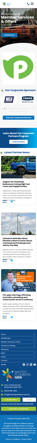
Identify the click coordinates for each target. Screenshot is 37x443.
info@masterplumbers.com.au (17, 394)
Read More (5, 202)
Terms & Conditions (13, 439)
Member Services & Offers (11, 342)
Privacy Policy (26, 439)
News (3, 353)
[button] (2, 108)
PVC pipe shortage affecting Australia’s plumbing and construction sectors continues (18, 297)
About (3, 334)
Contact (4, 360)
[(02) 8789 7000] (2, 391)
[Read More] (12, 202)
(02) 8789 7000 (10, 391)
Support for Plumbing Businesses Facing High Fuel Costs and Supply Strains (16, 184)
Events (3, 357)
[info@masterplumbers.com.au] (2, 395)
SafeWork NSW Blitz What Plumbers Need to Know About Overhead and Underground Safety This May (17, 242)
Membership (5, 338)
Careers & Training (8, 346)
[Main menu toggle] (32, 4)
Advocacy (5, 349)
